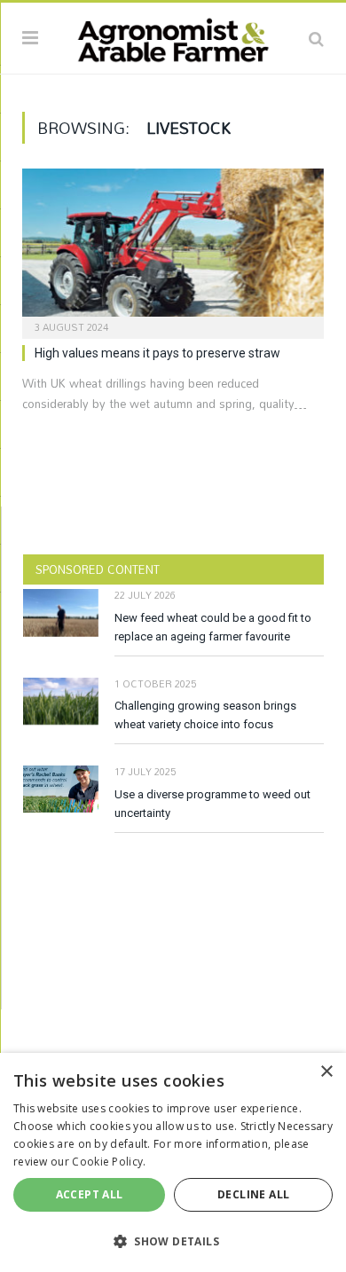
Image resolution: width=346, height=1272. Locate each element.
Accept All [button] (89, 1194)
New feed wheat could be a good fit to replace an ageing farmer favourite (212, 627)
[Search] (316, 38)
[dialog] (173, 1162)
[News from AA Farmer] (173, 35)
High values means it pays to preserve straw (157, 353)
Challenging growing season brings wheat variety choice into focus (205, 715)
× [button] (326, 1072)
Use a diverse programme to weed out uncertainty (212, 804)
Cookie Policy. (108, 1161)
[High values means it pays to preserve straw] (173, 248)
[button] (173, 1241)
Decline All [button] (253, 1194)
